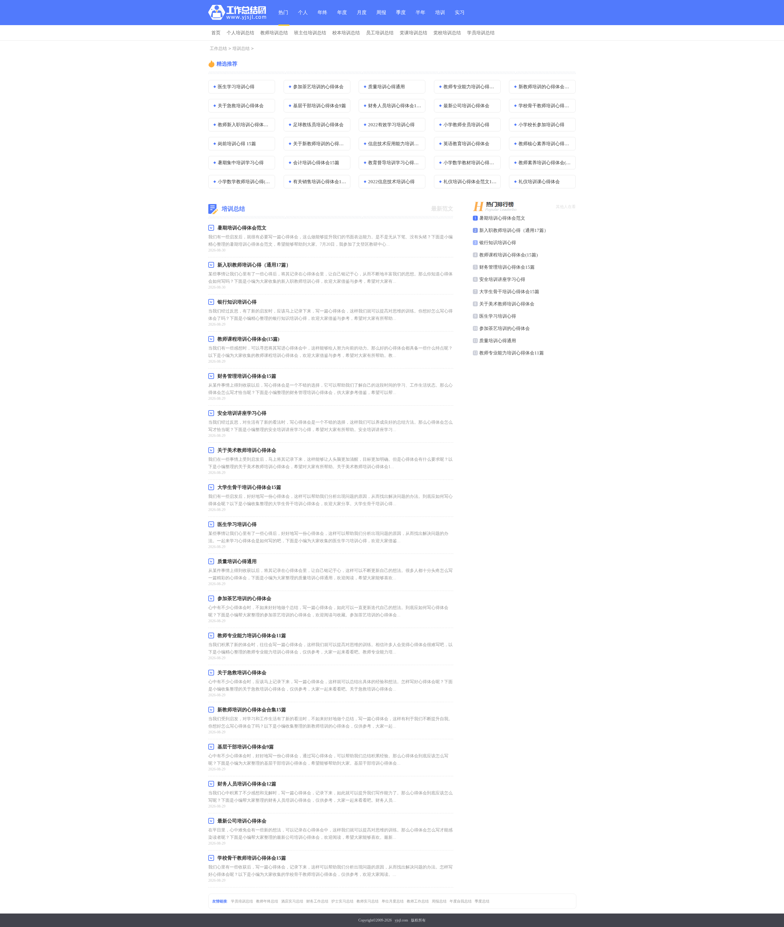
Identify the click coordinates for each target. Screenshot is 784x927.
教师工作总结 (418, 901)
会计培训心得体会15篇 (316, 162)
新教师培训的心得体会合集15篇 (545, 86)
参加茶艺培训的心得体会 (318, 86)
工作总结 (218, 48)
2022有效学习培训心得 (391, 124)
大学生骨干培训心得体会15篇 (509, 291)
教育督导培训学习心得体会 (394, 162)
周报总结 (381, 17)
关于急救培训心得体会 (241, 105)
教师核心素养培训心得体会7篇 (545, 143)
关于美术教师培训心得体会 (506, 303)
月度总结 (362, 17)
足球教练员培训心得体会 (318, 124)
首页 (216, 32)
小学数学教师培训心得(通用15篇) (244, 181)
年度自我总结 (461, 901)
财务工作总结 (317, 901)
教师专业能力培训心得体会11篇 (470, 86)
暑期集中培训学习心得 (241, 162)
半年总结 (420, 17)
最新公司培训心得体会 (466, 105)
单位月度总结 (393, 901)
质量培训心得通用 (386, 86)
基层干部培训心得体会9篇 (319, 105)
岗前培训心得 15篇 (237, 143)
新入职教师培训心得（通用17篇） (513, 230)
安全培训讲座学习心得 (502, 279)
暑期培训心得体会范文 (502, 218)
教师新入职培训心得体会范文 (244, 124)
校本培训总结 (346, 32)
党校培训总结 (447, 32)
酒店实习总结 (292, 901)
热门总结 (283, 18)
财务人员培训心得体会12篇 (394, 105)
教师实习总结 (367, 901)
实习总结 (460, 17)
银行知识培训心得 (497, 242)
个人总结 (303, 17)
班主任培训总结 (310, 32)
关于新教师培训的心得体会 (319, 143)
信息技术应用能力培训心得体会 (394, 143)
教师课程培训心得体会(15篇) (508, 254)
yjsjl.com (401, 920)
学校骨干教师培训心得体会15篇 (545, 105)
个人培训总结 (240, 32)
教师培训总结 (274, 32)
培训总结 (440, 17)
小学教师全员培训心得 (466, 124)
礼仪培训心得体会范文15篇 (470, 181)
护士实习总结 (342, 901)
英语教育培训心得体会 (466, 143)
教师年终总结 (267, 901)
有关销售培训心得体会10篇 (319, 181)
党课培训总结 (413, 32)
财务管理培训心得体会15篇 (507, 267)
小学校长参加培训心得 (541, 124)
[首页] (238, 14)
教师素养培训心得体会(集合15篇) (545, 162)
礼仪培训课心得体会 (539, 181)
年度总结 (342, 17)
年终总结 (322, 17)
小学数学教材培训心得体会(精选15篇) (470, 162)
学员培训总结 (481, 32)
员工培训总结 (380, 32)
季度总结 (401, 17)
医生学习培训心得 (236, 86)
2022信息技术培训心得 (391, 181)
